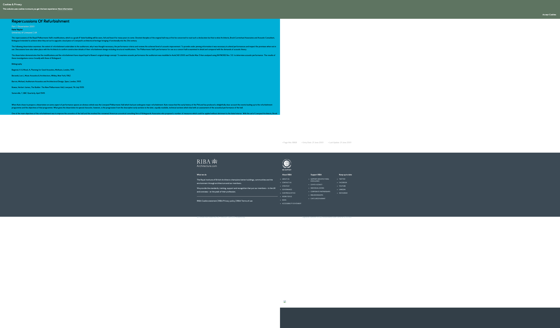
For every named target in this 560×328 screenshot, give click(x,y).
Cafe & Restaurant (318, 198)
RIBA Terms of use (244, 200)
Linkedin (342, 189)
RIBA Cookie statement (207, 200)
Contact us (286, 182)
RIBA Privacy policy (226, 200)
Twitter (342, 179)
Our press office (288, 193)
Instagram (343, 193)
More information (65, 8)
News (284, 200)
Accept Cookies (549, 14)
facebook (343, 182)
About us (285, 179)
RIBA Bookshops (317, 195)
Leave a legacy (316, 185)
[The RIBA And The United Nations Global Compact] (286, 169)
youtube (342, 186)
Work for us (287, 196)
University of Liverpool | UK (24, 32)
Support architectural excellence (320, 180)
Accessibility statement (291, 203)
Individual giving (317, 188)
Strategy (285, 186)
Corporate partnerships (320, 192)
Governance (287, 189)
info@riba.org (240, 217)
